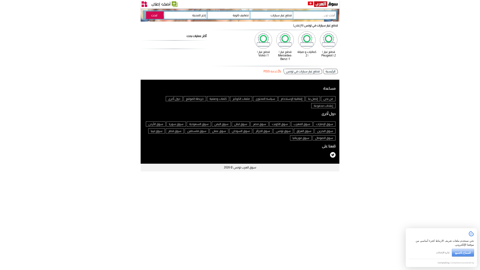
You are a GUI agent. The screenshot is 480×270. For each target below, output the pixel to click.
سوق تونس (283, 131)
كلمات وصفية (218, 98)
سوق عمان (219, 131)
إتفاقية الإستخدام (291, 98)
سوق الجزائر (263, 131)
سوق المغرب (302, 124)
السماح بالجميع (463, 252)
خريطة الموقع (195, 98)
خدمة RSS (270, 71)
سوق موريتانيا (300, 138)
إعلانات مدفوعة (323, 105)
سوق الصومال (324, 138)
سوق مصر (259, 124)
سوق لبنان (240, 124)
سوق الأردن (155, 124)
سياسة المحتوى (265, 98)
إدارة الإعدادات (442, 252)
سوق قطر (174, 131)
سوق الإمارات (324, 124)
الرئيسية (330, 71)
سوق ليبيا (156, 131)
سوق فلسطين (196, 131)
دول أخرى (174, 98)
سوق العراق (303, 131)
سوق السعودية (198, 124)
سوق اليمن (221, 124)
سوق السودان (241, 131)
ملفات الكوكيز (241, 98)
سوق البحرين (325, 131)
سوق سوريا (176, 124)
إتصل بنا (313, 98)
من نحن (328, 98)
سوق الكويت (280, 124)
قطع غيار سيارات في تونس (303, 71)
